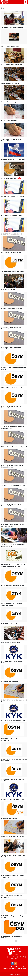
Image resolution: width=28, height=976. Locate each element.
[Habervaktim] (4, 1)
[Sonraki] (15, 941)
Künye (10, 956)
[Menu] (25, 2)
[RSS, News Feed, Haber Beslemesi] (15, 963)
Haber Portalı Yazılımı (15, 974)
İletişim (15, 956)
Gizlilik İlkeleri (22, 956)
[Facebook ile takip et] (12, 963)
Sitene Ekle (14, 958)
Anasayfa (4, 956)
